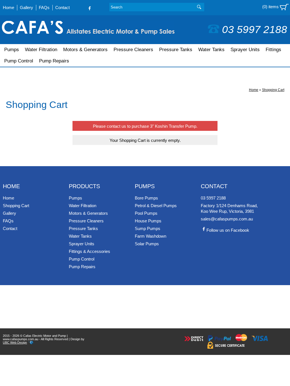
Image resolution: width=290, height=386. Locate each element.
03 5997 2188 (254, 29)
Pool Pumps (146, 213)
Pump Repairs (54, 61)
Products (84, 186)
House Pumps (148, 220)
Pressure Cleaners (133, 49)
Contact (62, 7)
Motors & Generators (85, 49)
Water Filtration (41, 49)
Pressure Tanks (175, 49)
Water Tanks (211, 49)
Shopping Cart (273, 90)
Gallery (26, 7)
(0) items (271, 6)
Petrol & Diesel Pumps (156, 205)
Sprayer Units (245, 49)
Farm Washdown (150, 236)
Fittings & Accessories (89, 251)
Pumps (11, 49)
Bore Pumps (146, 198)
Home (8, 7)
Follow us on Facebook (227, 230)
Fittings (273, 49)
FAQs (44, 7)
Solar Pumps (147, 243)
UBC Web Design (15, 342)
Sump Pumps (147, 228)
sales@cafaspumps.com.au (227, 218)
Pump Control (18, 61)
